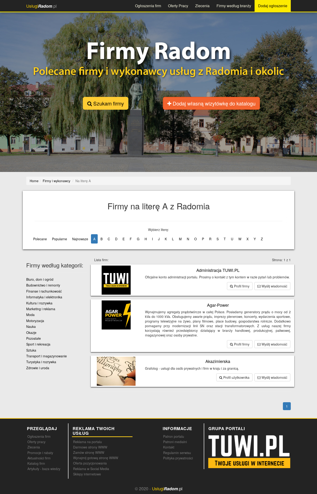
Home (34, 180)
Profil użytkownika (235, 377)
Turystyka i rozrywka (41, 361)
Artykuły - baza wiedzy (43, 468)
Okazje (31, 332)
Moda (30, 314)
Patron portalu (173, 436)
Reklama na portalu (87, 441)
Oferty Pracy (178, 5)
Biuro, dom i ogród (39, 279)
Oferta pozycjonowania (90, 463)
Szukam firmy (108, 103)
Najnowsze (80, 239)
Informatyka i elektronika (44, 297)
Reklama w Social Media (91, 468)
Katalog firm (36, 463)
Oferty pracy (36, 441)
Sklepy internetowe (87, 474)
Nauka (31, 326)
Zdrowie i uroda (37, 368)
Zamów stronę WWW (88, 452)
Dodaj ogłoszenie (272, 5)
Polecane (40, 239)
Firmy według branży (234, 5)
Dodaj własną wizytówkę (213, 103)
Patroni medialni (175, 441)
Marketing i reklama (40, 308)
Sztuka (31, 350)
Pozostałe (33, 338)
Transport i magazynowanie (46, 356)
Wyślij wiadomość (274, 286)
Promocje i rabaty (40, 452)
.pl (41, 6)
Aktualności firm (39, 458)
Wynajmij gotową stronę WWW (95, 457)
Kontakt (168, 447)
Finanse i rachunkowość (44, 291)
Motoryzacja (35, 320)
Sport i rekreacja (38, 344)
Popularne (59, 239)
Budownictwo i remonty (43, 285)
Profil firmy (241, 286)
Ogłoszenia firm (148, 5)
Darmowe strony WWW (90, 447)
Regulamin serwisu (177, 452)
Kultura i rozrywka (39, 303)
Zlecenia (202, 5)
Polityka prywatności (178, 458)
